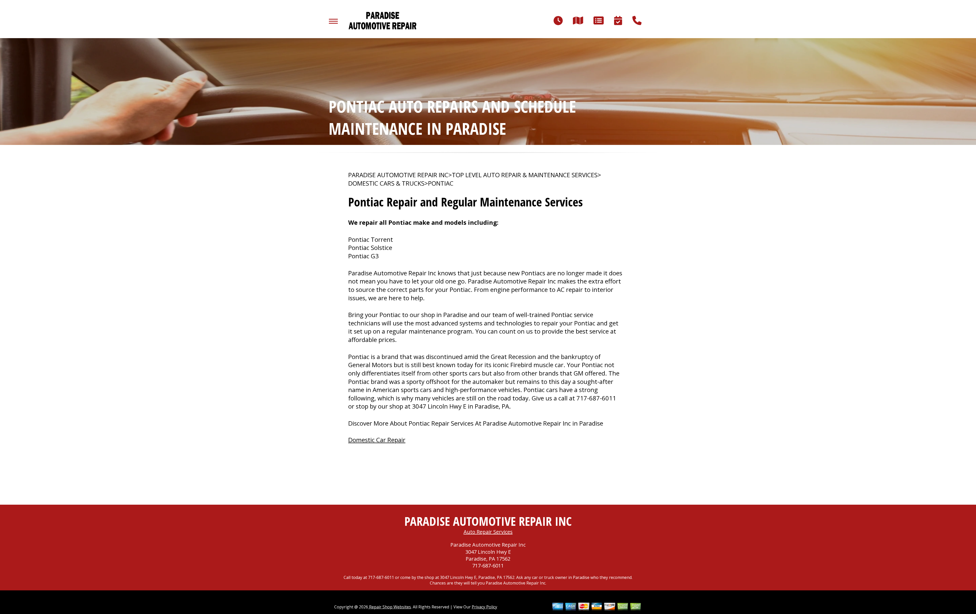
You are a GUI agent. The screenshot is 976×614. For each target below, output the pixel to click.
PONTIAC (440, 183)
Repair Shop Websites (389, 607)
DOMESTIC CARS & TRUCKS (386, 183)
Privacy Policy (484, 607)
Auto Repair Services (488, 531)
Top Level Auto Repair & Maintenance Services (525, 175)
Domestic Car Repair (376, 440)
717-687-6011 (596, 398)
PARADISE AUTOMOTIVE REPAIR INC (398, 175)
